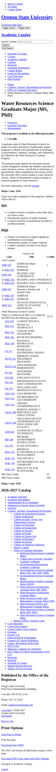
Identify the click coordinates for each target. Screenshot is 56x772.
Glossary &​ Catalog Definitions (22, 640)
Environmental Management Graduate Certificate (34, 566)
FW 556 (9, 382)
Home (10, 84)
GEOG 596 (10, 423)
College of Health (22, 533)
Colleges (11, 62)
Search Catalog (8, 41)
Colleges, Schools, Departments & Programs (29, 87)
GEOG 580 (10, 412)
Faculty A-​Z (13, 635)
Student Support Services (19, 666)
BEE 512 (9, 326)
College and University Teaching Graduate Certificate (36, 560)
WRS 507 (9, 270)
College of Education (24, 525)
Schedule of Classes (17, 53)
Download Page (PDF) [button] (12, 745)
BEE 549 (9, 343)
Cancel (4, 769)
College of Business (23, 516)
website (35, 185)
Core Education (15, 76)
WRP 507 (7, 265)
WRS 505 (9, 283)
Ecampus (11, 632)
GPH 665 (9, 432)
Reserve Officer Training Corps (29, 620)
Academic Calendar (17, 59)
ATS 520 (9, 321)
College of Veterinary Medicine (29, 544)
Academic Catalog (15, 35)
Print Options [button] (14, 79)
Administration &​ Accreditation (22, 502)
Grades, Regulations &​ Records (23, 643)
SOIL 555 (10, 469)
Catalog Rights (14, 70)
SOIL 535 (10, 458)
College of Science (23, 542)
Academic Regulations (18, 67)
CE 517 (8, 351)
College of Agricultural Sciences (29, 513)
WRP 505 (7, 275)
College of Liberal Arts (25, 536)
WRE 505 (9, 279)
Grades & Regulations (18, 73)
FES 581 (9, 377)
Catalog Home (14, 9)
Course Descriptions (17, 626)
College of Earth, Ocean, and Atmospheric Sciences (28, 521)
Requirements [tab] (14, 128)
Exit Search (7, 48)
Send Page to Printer (11, 734)
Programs (12, 65)
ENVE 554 (10, 366)
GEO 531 (9, 398)
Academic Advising (17, 497)
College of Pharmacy (24, 539)
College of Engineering (25, 528)
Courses (11, 56)
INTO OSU (13, 646)
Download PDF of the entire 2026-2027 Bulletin (25, 758)
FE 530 (8, 372)
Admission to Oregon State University (26, 505)
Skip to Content (15, 4)
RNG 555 (10, 452)
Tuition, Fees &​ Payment (19, 668)
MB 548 (9, 439)
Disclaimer (6, 716)
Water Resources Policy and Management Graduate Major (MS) (37, 599)
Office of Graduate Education (22, 90)
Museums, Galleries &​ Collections (24, 649)
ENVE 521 (10, 359)
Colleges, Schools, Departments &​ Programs (29, 511)
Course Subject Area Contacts (22, 629)
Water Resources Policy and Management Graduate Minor (34, 605)
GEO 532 (9, 404)
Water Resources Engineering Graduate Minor (34, 594)
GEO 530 (9, 393)
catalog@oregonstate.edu (20, 705)
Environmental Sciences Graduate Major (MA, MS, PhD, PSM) (36, 571)
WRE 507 (9, 295)
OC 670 (9, 446)
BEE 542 (9, 332)
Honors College (21, 547)
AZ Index (12, 6)
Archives (11, 508)
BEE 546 (9, 337)
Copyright (6, 710)
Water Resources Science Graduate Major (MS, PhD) (37, 611)
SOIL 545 (10, 463)
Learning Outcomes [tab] (17, 125)
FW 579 (9, 388)
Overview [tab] (12, 122)
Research (11, 660)
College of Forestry (23, 530)
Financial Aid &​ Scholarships (21, 637)
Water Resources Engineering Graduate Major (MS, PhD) (34, 588)
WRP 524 (7, 305)
